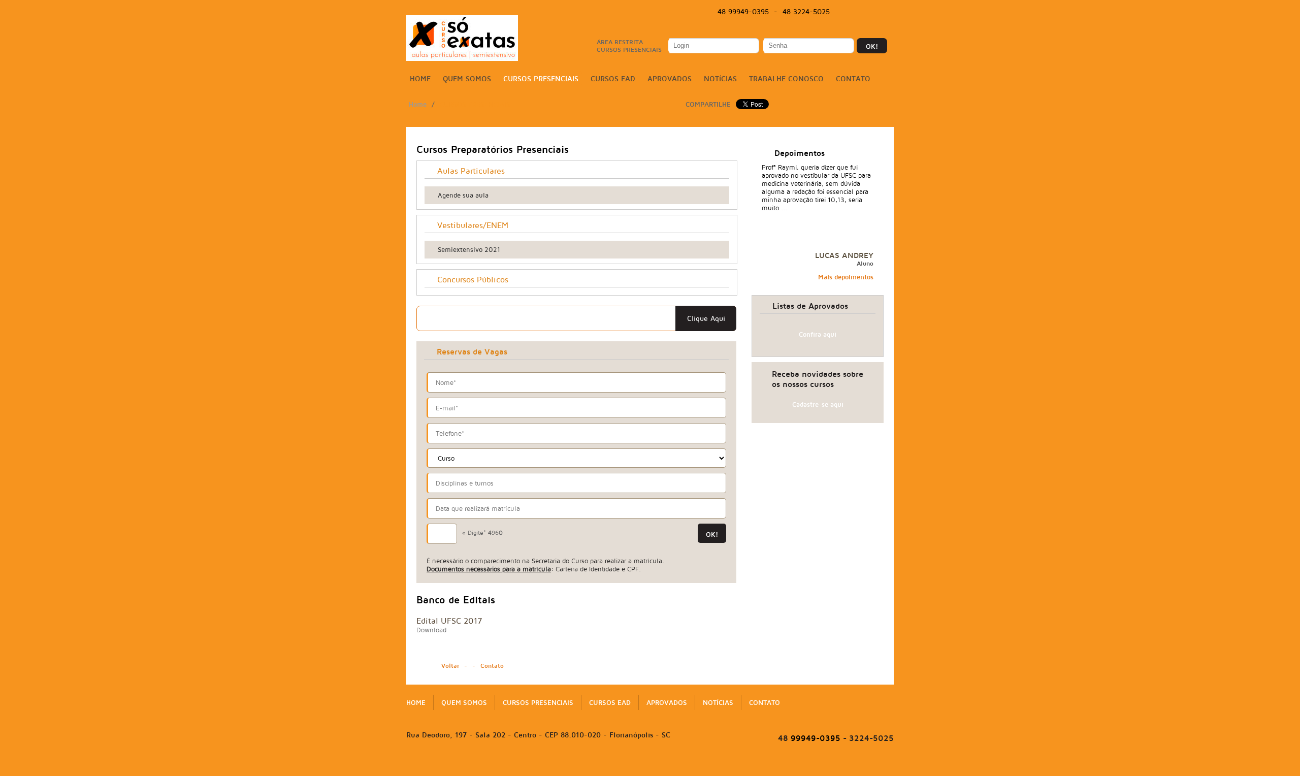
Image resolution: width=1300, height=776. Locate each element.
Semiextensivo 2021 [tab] (469, 249)
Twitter (867, 12)
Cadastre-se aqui (817, 404)
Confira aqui (817, 334)
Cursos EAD (613, 78)
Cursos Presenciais (540, 78)
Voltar (450, 665)
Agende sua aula (463, 195)
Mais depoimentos (845, 277)
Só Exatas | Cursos (462, 38)
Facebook (851, 12)
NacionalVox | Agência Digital (650, 766)
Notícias (720, 78)
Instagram (882, 12)
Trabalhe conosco (786, 78)
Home (420, 78)
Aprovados (669, 78)
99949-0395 (809, 738)
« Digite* (482, 532)
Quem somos (467, 78)
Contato (853, 78)
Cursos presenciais (475, 104)
